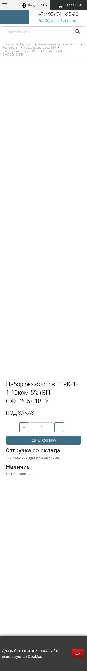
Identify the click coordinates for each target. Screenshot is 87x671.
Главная (8, 44)
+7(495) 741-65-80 (58, 14)
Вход (31, 5)
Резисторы (10, 47)
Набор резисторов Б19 (39, 47)
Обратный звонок (60, 20)
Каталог (26, 44)
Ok (77, 653)
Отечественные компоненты (58, 44)
